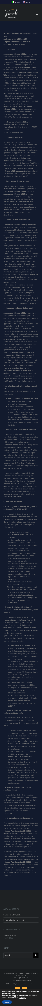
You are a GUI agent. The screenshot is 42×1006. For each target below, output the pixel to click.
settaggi (22, 998)
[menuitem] (16, 2)
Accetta (7, 1002)
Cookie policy (26, 980)
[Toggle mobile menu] (37, 15)
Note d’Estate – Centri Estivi (15, 920)
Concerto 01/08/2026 (13, 915)
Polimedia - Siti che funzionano (26, 984)
